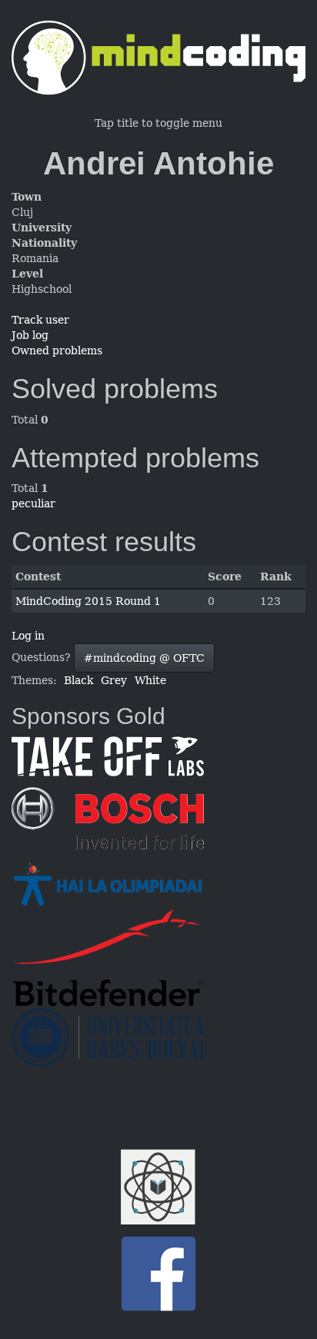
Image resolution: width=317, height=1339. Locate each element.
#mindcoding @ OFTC (144, 658)
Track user (40, 320)
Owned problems (57, 350)
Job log (30, 335)
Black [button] (78, 680)
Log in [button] (28, 636)
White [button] (150, 680)
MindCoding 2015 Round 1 (88, 601)
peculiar (33, 503)
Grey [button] (114, 680)
